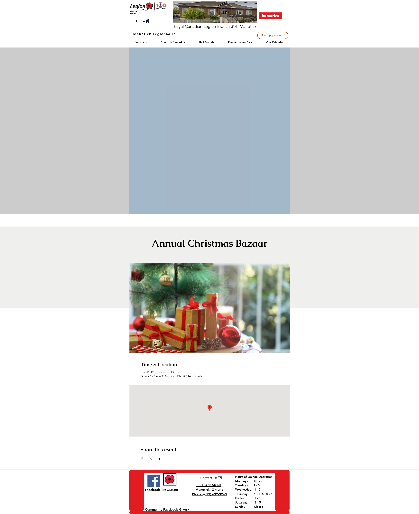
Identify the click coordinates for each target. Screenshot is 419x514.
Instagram (170, 489)
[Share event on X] (150, 458)
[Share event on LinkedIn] (158, 458)
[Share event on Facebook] (142, 458)
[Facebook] (153, 481)
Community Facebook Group (167, 509)
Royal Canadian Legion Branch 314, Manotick (215, 26)
